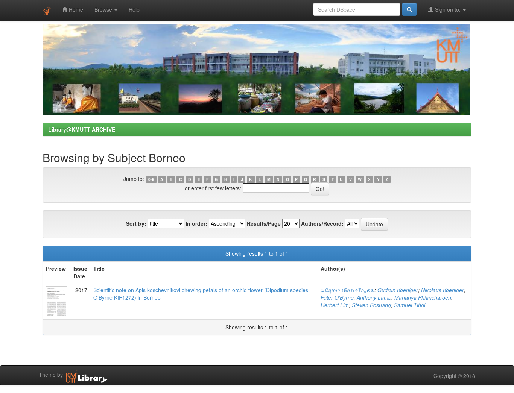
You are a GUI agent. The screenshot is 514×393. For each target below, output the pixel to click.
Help (134, 9)
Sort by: (136, 223)
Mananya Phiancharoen (422, 297)
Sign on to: (447, 9)
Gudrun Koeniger (397, 290)
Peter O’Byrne (337, 297)
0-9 (151, 179)
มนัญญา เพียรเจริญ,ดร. (347, 290)
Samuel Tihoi (409, 305)
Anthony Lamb (374, 297)
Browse (104, 9)
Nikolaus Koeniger (442, 290)
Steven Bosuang (371, 305)
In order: (196, 223)
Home (75, 9)
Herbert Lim (335, 305)
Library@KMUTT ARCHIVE (81, 129)
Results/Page (264, 223)
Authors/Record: (322, 223)
